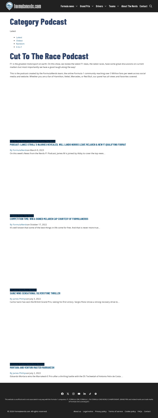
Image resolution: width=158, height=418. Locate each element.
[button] (150, 6)
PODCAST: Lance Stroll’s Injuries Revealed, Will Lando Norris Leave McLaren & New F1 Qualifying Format (68, 144)
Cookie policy (130, 411)
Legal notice (88, 411)
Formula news (67, 6)
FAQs (140, 411)
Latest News (18, 290)
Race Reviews (30, 290)
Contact (143, 6)
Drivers (99, 6)
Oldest (19, 40)
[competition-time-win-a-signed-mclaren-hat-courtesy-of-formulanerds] (39, 212)
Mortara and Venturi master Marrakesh (32, 367)
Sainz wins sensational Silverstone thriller (35, 293)
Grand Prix (85, 6)
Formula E (15, 364)
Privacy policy (101, 411)
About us (77, 411)
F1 (11, 215)
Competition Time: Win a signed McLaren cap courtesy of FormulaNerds (49, 218)
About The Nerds (129, 6)
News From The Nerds (44, 141)
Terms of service (115, 411)
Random (20, 43)
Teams (112, 6)
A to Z (19, 46)
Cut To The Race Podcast (22, 141)
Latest (19, 37)
